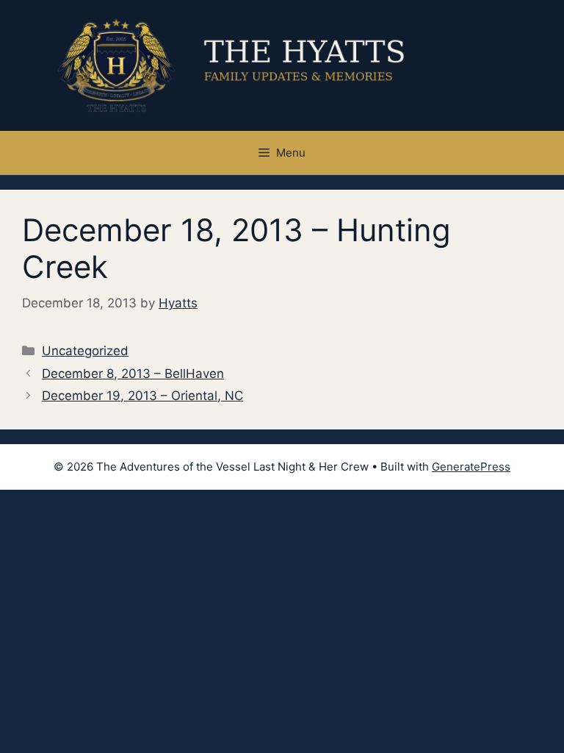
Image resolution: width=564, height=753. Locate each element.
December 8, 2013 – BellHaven (133, 373)
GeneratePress (471, 467)
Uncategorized (85, 350)
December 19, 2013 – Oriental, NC (142, 395)
